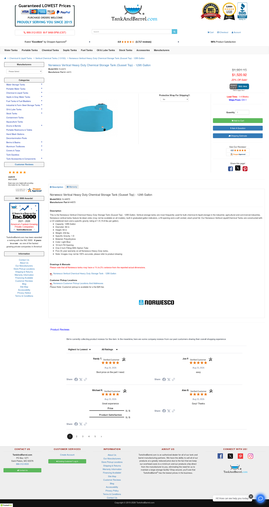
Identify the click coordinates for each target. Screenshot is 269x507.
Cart (211, 32)
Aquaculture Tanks (14, 121)
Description (57, 186)
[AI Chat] (260, 498)
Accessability (24, 289)
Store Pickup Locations (24, 268)
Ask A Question (238, 128)
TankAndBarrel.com (145, 502)
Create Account (67, 454)
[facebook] (230, 169)
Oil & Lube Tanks (14, 109)
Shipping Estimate (238, 135)
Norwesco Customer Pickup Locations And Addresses (78, 283)
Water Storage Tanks (15, 84)
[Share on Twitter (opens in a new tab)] (81, 379)
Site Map (24, 286)
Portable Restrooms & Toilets (19, 129)
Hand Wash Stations (15, 134)
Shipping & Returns (24, 271)
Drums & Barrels (13, 125)
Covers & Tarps (13, 150)
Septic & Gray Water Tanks (18, 96)
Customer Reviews (24, 164)
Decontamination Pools (16, 138)
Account (237, 32)
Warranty (73, 186)
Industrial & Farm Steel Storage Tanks (23, 105)
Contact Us (24, 259)
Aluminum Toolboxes (15, 146)
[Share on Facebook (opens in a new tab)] (76, 380)
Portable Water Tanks (16, 88)
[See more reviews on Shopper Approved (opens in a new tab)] (85, 379)
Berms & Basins (13, 142)
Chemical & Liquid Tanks (20, 58)
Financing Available (24, 277)
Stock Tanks (12, 113)
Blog (24, 283)
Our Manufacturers (24, 265)
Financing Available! (112, 472)
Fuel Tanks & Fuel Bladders (18, 101)
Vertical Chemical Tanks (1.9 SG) (50, 58)
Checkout (223, 32)
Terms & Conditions (24, 295)
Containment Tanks (15, 117)
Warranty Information (24, 274)
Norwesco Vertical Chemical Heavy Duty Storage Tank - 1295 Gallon (84, 273)
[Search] (174, 31)
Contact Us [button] (23, 470)
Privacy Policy (112, 490)
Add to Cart (238, 120)
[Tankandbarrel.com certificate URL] (28, 189)
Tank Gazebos (12, 154)
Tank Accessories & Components (21, 158)
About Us (24, 262)
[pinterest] (245, 169)
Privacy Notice (24, 292)
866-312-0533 (22, 463)
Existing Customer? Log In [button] (68, 461)
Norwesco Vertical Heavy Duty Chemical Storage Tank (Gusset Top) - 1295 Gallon (107, 58)
